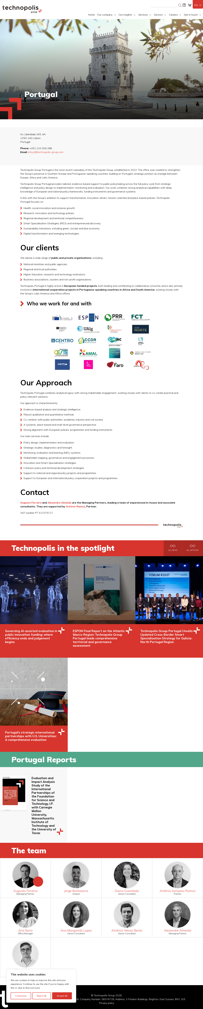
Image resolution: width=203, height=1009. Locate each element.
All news (172, 550)
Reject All (41, 995)
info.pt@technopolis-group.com (45, 152)
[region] (41, 986)
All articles (192, 550)
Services (143, 14)
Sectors (158, 14)
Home (91, 14)
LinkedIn (184, 5)
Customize (20, 995)
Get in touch (191, 14)
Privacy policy (106, 1003)
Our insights (125, 14)
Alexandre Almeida (59, 502)
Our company (104, 14)
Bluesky (189, 5)
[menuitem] (197, 5)
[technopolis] (22, 12)
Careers (173, 14)
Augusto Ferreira (31, 502)
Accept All (62, 995)
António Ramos (75, 506)
